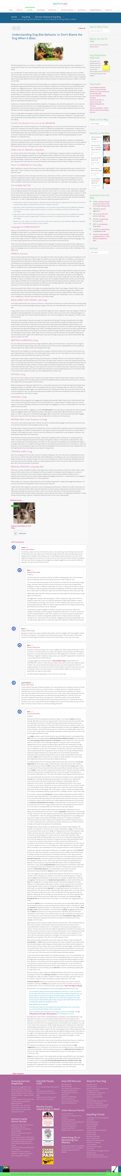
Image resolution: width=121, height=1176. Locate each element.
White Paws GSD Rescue (68, 1103)
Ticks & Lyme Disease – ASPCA (99, 108)
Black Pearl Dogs (66, 1086)
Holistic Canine (91, 1132)
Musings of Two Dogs (93, 1136)
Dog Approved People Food (44, 1091)
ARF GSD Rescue (66, 1084)
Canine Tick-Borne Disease (98, 89)
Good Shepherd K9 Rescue (69, 1093)
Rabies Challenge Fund (97, 104)
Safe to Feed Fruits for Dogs (45, 1099)
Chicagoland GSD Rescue (69, 1091)
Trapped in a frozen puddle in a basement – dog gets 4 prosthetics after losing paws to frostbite (22, 1154)
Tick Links (93, 106)
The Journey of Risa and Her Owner (97, 1157)
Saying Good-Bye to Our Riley (21, 527)
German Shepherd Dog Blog (48, 16)
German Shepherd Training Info (96, 1130)
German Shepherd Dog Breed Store (98, 1088)
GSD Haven (64, 1095)
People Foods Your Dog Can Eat (46, 1097)
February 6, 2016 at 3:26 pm (33, 572)
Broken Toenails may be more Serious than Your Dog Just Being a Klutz (101, 204)
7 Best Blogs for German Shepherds (98, 1118)
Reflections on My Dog (93, 1142)
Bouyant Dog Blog (92, 1124)
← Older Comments (17, 1074)
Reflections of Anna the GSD (95, 1140)
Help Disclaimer (94, 47)
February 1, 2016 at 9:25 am (33, 647)
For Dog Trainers (92, 1086)
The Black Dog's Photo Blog (95, 1155)
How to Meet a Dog (59, 661)
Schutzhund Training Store (95, 1103)
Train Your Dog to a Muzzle (73, 986)
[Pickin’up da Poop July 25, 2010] (116, 1169)
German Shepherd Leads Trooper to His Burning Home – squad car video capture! (22, 1095)
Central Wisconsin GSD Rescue (71, 1088)
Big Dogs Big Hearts (93, 1122)
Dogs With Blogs (92, 1126)
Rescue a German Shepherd (70, 1101)
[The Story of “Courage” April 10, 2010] (4, 1169)
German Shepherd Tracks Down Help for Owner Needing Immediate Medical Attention (22, 1101)
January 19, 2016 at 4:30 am (33, 713)
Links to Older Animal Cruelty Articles (22, 1137)
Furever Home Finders (68, 1120)
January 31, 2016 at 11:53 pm (28, 630)
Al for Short (90, 1120)
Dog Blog (26, 16)
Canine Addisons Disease (97, 87)
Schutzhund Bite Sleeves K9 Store (97, 1101)
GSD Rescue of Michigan (68, 1097)
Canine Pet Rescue (67, 1114)
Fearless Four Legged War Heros (21, 1087)
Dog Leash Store (92, 1084)
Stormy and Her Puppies (94, 1147)
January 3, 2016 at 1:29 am (27, 685)
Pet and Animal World (68, 1128)
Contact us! (74, 1148)
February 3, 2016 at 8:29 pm (27, 549)
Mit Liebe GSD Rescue (68, 1099)
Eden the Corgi (91, 1128)
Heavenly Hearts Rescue (68, 1124)
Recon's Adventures (93, 1138)
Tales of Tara (90, 1149)
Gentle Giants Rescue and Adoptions (72, 1122)
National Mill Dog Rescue (69, 1126)
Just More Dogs (91, 1134)
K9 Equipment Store (93, 1091)
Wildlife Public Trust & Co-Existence (72, 1130)
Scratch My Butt (91, 1144)
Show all (82, 28)
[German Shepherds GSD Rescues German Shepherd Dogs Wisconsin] (60, 3)
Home (14, 16)
